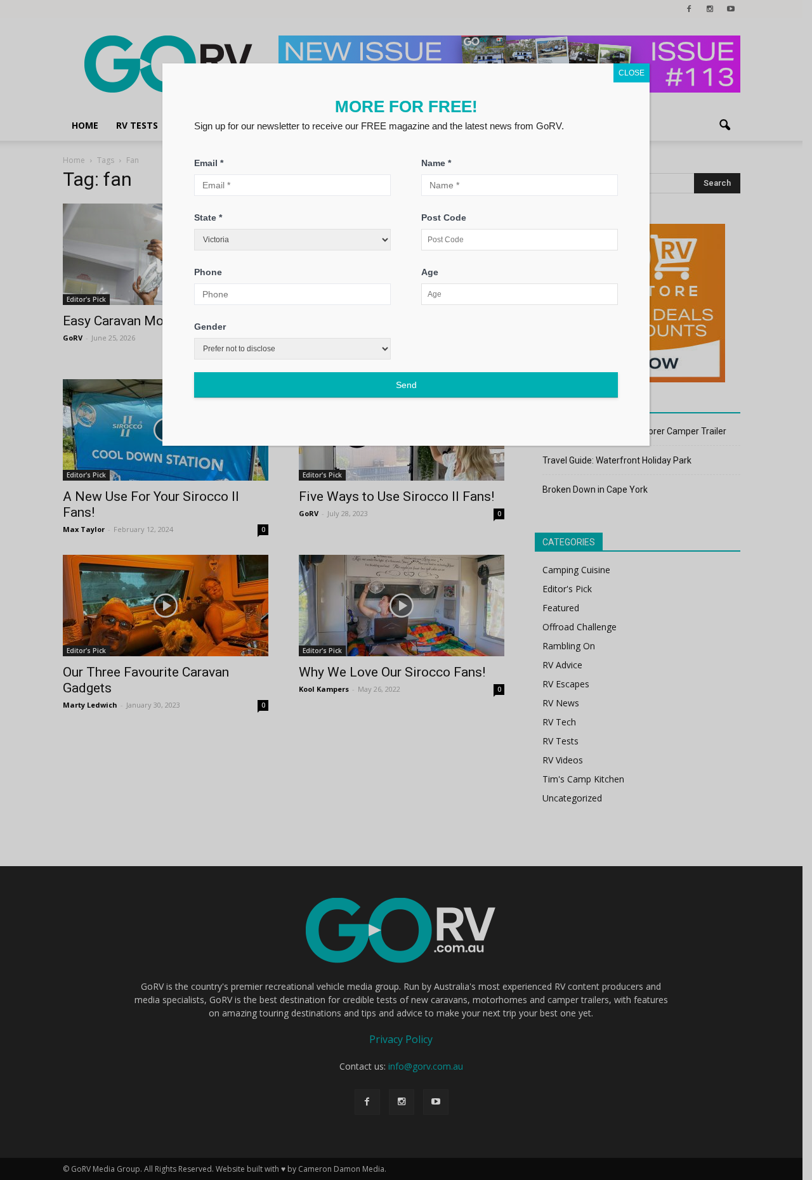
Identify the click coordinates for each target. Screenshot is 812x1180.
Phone (208, 272)
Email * (208, 163)
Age (429, 272)
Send (406, 385)
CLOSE (632, 72)
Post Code (443, 217)
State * (208, 217)
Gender (210, 326)
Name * (436, 163)
